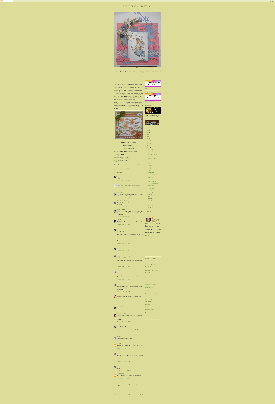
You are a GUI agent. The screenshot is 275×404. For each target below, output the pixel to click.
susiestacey (156, 217)
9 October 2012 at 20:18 (123, 348)
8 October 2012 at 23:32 (123, 216)
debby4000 (119, 270)
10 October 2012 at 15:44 (124, 370)
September (150, 192)
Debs (118, 352)
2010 (148, 211)
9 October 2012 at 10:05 (123, 302)
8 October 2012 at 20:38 (123, 197)
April (149, 202)
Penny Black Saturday (149, 309)
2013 (148, 145)
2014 (148, 143)
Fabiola (118, 343)
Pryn (118, 219)
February (150, 205)
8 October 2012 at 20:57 (123, 206)
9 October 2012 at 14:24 (123, 333)
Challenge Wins (122, 76)
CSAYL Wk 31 (150, 190)
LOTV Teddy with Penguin (153, 183)
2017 (148, 138)
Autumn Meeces (151, 185)
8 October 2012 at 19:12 (123, 180)
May (149, 200)
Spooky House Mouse (152, 158)
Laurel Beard (119, 324)
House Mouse (148, 260)
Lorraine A (119, 228)
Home (116, 76)
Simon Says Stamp (117, 158)
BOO (149, 162)
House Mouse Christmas (152, 154)
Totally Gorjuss (117, 157)
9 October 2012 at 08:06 (123, 266)
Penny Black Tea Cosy (152, 172)
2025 (148, 130)
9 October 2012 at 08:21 (123, 279)
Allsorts (115, 155)
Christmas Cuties (148, 303)
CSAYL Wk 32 (150, 177)
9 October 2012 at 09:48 (123, 291)
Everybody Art (148, 266)
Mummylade (119, 373)
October (149, 152)
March (149, 203)
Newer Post (116, 394)
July (149, 196)
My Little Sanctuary (137, 6)
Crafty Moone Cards (121, 200)
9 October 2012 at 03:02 (123, 224)
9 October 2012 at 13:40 (123, 321)
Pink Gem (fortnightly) (149, 287)
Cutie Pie (147, 306)
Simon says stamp (148, 273)
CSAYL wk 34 (150, 160)
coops (118, 294)
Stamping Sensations (149, 311)
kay (118, 183)
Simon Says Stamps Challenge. (132, 275)
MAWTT (147, 307)
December (150, 149)
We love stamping (148, 312)
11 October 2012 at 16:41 (124, 378)
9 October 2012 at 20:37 (123, 361)
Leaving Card (150, 179)
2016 (148, 140)
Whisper (118, 306)
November (150, 151)
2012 (148, 147)
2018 (148, 136)
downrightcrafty (120, 313)
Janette (118, 365)
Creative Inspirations (149, 304)
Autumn (149, 170)
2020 (148, 134)
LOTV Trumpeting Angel (152, 174)
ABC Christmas (148, 301)
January (149, 207)
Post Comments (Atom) (123, 397)
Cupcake (115, 161)
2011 (148, 209)
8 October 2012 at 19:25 (123, 189)
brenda (118, 254)
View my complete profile (151, 238)
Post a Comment (117, 392)
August (149, 194)
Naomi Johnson (120, 209)
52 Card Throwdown (149, 299)
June (149, 198)
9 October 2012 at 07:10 (123, 250)
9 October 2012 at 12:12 (123, 310)
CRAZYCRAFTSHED (121, 283)
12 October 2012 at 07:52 (124, 389)
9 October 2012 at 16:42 (123, 340)
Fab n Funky (147, 272)
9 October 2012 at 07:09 (123, 243)
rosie (118, 336)
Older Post (141, 394)
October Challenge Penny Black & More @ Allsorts (154, 187)
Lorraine (118, 175)
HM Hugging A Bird (152, 181)
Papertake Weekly (117, 160)
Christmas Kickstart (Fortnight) (151, 293)
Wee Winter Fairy (151, 176)
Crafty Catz (116, 154)
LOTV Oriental (150, 156)
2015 (148, 142)
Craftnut (118, 192)
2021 (148, 132)
